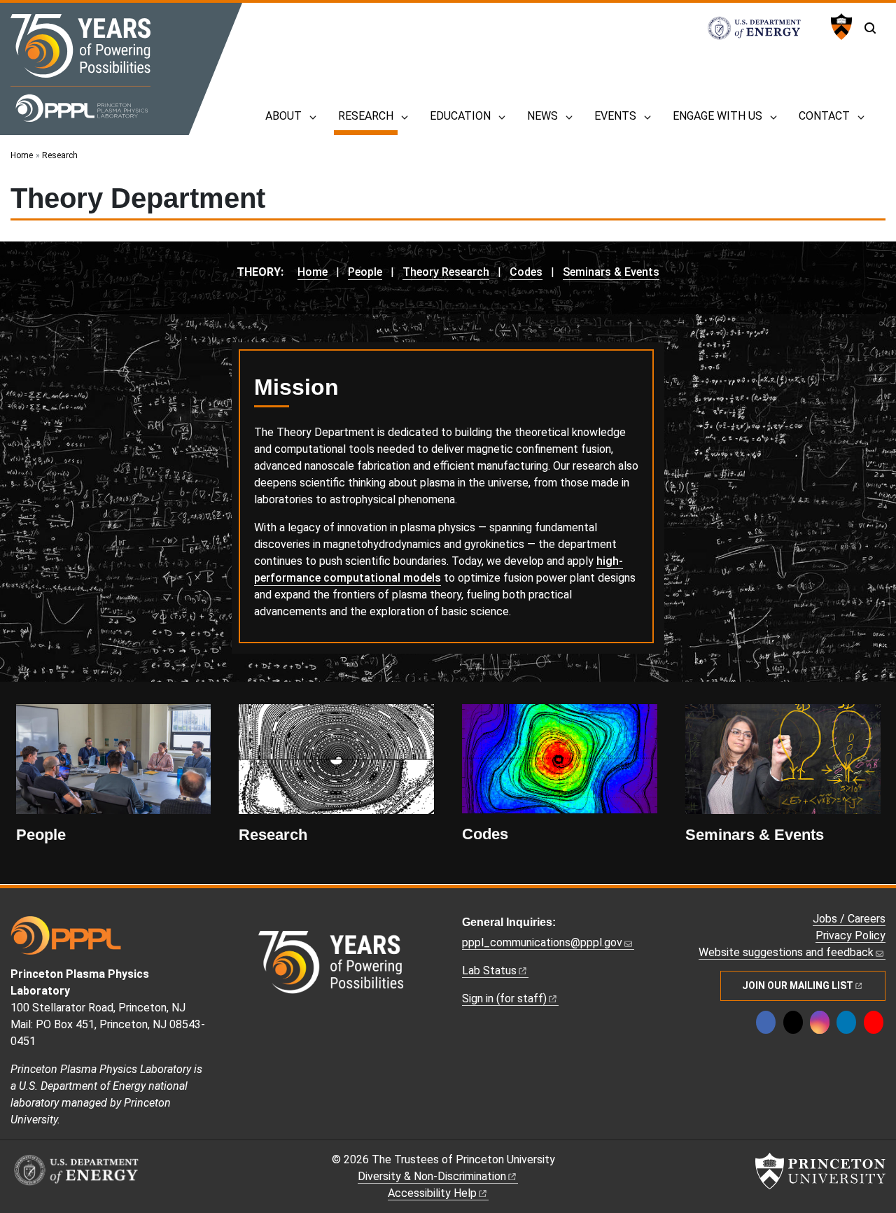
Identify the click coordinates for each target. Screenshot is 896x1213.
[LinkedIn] (846, 1022)
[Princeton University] (839, 26)
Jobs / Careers (849, 918)
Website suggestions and (786, 952)
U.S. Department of (762, 28)
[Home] (80, 68)
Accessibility (432, 1193)
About (283, 115)
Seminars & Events (611, 272)
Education (460, 115)
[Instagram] (820, 1022)
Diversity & (432, 1176)
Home (21, 155)
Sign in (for (504, 998)
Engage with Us (717, 115)
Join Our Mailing (797, 985)
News (542, 115)
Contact (824, 115)
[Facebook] (766, 1022)
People (365, 272)
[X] (793, 1022)
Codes (526, 272)
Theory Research (445, 272)
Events (615, 115)
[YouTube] (873, 1022)
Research (368, 115)
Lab (489, 970)
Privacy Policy (851, 935)
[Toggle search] (870, 28)
